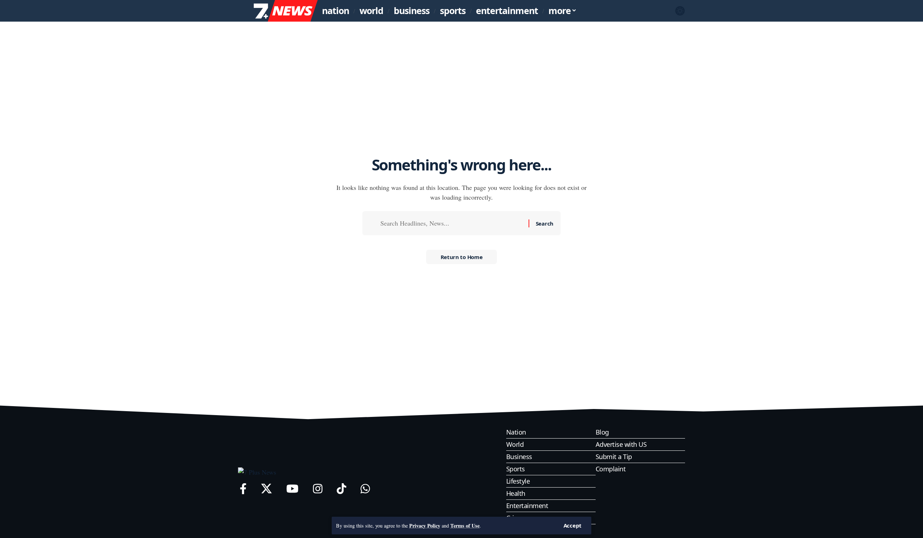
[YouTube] (292, 489)
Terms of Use (465, 525)
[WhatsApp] (365, 489)
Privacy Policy (424, 525)
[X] (266, 489)
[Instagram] (317, 489)
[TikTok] (341, 489)
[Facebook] (243, 489)
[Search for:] (452, 223)
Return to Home (462, 257)
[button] (572, 525)
